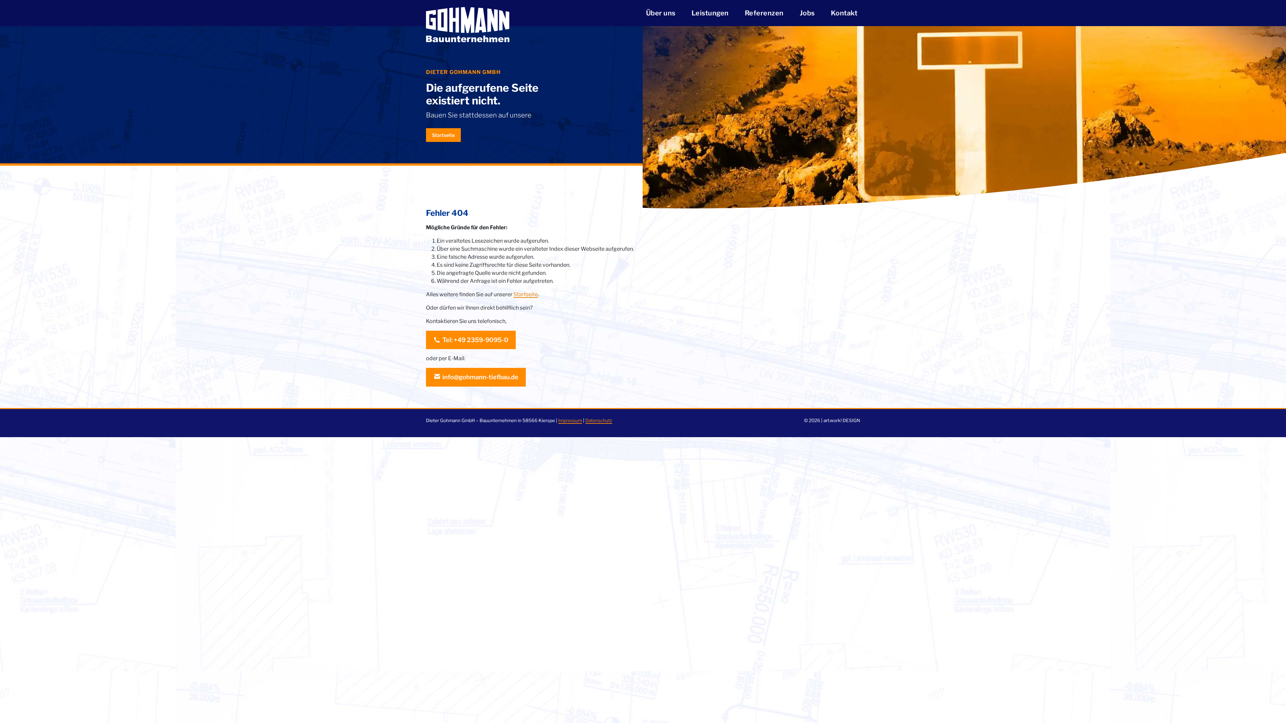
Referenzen (764, 13)
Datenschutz (598, 420)
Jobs (807, 13)
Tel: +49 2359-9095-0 (475, 340)
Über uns (660, 13)
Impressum (570, 420)
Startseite (443, 135)
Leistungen (710, 13)
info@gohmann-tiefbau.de (480, 377)
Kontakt (844, 13)
